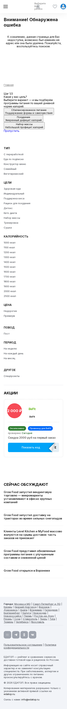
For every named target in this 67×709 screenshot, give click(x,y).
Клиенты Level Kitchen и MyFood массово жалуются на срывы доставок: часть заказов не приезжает (33, 535)
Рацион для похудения (17, 203)
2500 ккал (10, 295)
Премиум (9, 315)
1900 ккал (9, 286)
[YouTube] (7, 635)
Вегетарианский (13, 173)
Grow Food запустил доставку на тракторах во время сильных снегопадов (33, 516)
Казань (8, 606)
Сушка (8, 227)
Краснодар (40, 612)
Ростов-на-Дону (44, 615)
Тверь (43, 618)
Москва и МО (22, 603)
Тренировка (11, 222)
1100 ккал (9, 247)
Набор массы (12, 217)
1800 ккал (9, 281)
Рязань (8, 618)
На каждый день (13, 353)
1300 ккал (9, 257)
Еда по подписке (14, 159)
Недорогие (10, 310)
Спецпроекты (12, 376)
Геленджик (51, 609)
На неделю (10, 348)
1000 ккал (9, 242)
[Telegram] (16, 635)
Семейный (10, 168)
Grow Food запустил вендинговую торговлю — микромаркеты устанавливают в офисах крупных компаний (28, 497)
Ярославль (37, 621)
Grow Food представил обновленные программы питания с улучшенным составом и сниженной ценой (29, 554)
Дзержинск (11, 609)
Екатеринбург (12, 612)
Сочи (17, 618)
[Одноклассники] (24, 635)
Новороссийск (13, 615)
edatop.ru (9, 694)
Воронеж (44, 606)
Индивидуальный (14, 193)
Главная (9, 84)
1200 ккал (9, 252)
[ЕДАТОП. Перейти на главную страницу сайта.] (16, 6)
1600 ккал (9, 271)
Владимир (36, 609)
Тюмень (8, 621)
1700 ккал (9, 276)
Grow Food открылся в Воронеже (27, 570)
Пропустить (11, 130)
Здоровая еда (12, 188)
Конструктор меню (15, 163)
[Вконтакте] (32, 635)
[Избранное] (55, 6)
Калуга (27, 612)
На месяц (9, 358)
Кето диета (10, 212)
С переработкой (13, 154)
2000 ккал (10, 291)
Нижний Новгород (25, 606)
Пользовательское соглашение (23, 644)
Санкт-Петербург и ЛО (46, 603)
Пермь (28, 615)
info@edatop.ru (30, 699)
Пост (6, 333)
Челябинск (22, 621)
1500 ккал (9, 266)
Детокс (8, 208)
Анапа (23, 609)
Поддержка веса (14, 198)
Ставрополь (30, 618)
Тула (52, 618)
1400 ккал (9, 261)
